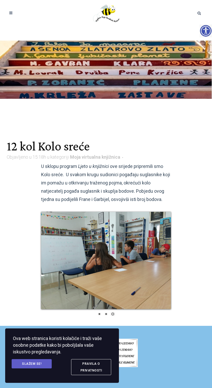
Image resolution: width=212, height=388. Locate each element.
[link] (106, 13)
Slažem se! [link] (31, 364)
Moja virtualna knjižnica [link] (95, 157)
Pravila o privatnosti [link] (91, 367)
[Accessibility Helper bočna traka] (206, 31)
